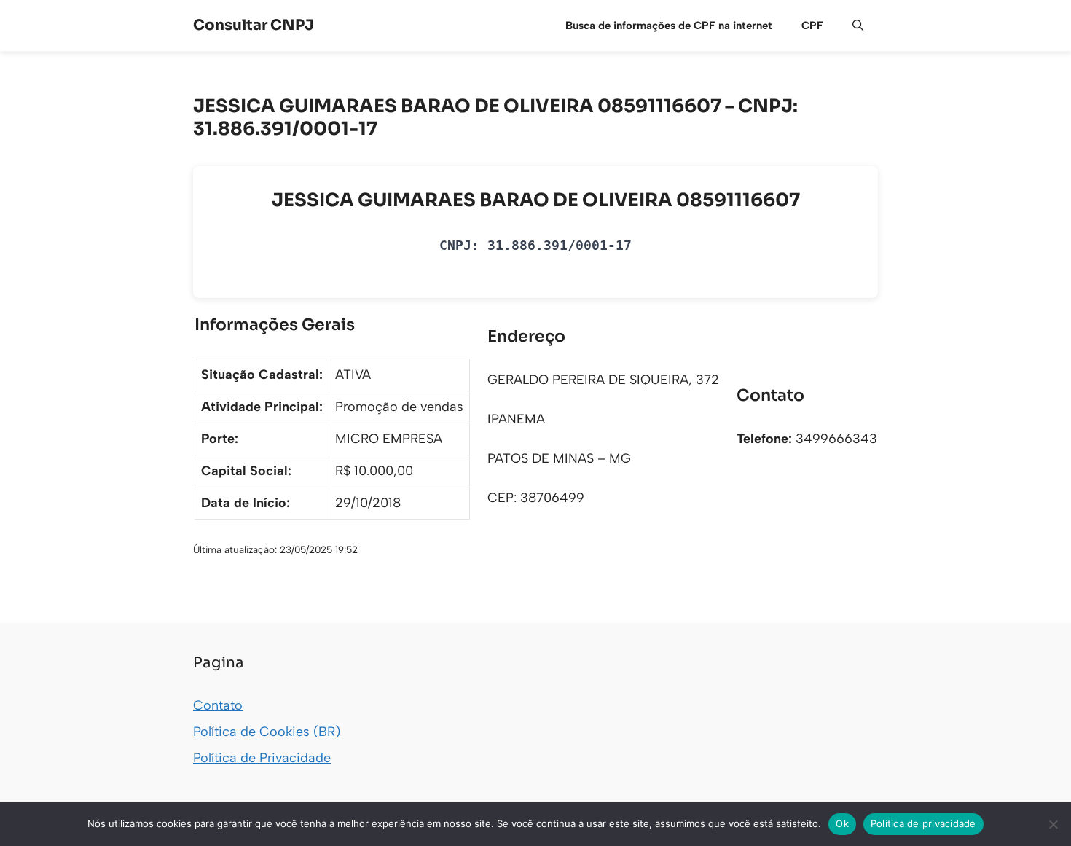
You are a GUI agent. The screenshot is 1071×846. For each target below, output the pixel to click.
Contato (218, 705)
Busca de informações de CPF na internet (668, 25)
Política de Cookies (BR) (266, 732)
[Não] (1053, 824)
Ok (842, 823)
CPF (812, 25)
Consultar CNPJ (253, 25)
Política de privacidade (923, 823)
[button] (858, 25)
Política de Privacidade (262, 758)
